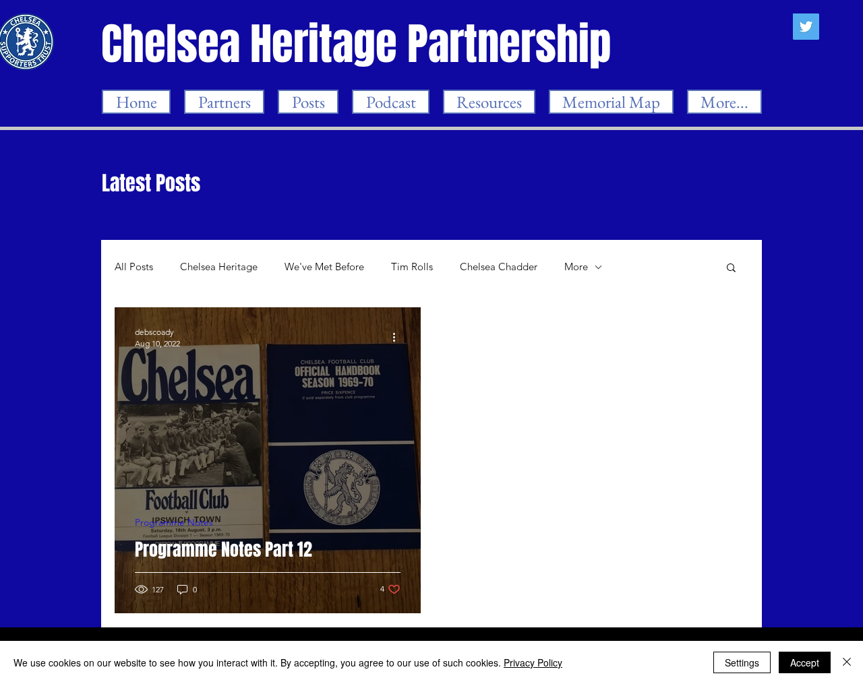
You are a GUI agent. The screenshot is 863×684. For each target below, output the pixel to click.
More (576, 267)
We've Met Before (324, 267)
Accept (804, 662)
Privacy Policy (533, 662)
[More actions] (398, 337)
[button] (731, 268)
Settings (742, 662)
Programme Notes (174, 522)
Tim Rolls (412, 267)
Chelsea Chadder (498, 267)
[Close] (847, 662)
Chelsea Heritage (219, 267)
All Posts (134, 267)
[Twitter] (806, 26)
